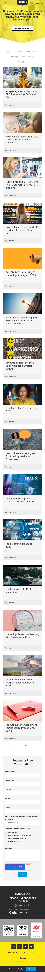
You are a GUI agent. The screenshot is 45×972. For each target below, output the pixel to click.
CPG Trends (18, 52)
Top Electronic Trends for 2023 (19, 545)
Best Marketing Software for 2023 (21, 410)
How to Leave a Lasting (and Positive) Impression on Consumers (21, 456)
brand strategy (32, 52)
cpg (8, 52)
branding (14, 57)
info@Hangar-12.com (22, 905)
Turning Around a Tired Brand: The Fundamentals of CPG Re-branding (22, 184)
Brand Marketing (28, 57)
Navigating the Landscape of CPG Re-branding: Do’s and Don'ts (21, 94)
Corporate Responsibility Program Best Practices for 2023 (20, 682)
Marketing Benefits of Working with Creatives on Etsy (22, 636)
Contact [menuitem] (35, 953)
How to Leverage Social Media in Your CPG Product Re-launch (22, 139)
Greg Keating (11, 105)
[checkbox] (22, 836)
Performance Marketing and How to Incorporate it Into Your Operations (21, 320)
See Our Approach (22, 28)
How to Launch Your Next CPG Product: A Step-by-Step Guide (22, 230)
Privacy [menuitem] (23, 958)
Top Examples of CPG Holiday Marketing (22, 591)
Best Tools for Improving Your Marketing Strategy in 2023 (21, 274)
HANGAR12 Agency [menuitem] (14, 953)
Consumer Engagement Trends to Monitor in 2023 (19, 500)
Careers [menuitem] (27, 953)
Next (27, 745)
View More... (22, 62)
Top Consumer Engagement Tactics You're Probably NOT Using (21, 727)
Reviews (23, 912)
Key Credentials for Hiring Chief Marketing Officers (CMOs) (19, 365)
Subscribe (31, 969)
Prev (17, 745)
